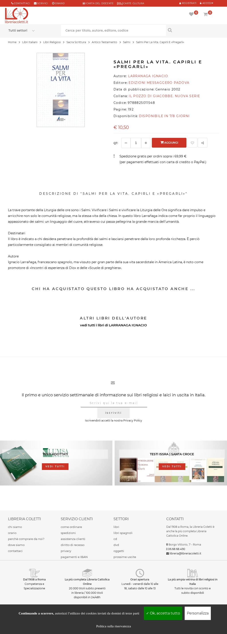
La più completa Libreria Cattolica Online (87, 582)
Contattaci (22, 3)
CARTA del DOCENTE (99, 3)
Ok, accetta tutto (164, 613)
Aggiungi (171, 142)
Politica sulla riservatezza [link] (113, 626)
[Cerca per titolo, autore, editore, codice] (192, 30)
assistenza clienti (73, 539)
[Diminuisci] (125, 143)
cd (115, 539)
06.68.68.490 (176, 549)
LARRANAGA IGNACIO (128, 325)
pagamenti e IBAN (74, 557)
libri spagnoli (123, 533)
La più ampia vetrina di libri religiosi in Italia (192, 582)
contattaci (15, 551)
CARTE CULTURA (133, 3)
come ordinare (71, 527)
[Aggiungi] (145, 143)
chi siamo (15, 527)
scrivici (42, 3)
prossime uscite (125, 557)
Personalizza (198, 613)
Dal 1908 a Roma (34, 579)
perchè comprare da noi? (26, 539)
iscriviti (113, 412)
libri (116, 527)
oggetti (119, 551)
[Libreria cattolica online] (16, 16)
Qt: (116, 143)
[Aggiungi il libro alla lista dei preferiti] (192, 143)
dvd (116, 545)
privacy (66, 551)
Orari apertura (139, 579)
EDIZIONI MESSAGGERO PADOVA (159, 83)
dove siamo (16, 545)
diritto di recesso (72, 545)
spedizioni (68, 533)
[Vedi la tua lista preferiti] (192, 15)
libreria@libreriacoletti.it (185, 553)
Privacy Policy (132, 420)
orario (60, 3)
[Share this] (202, 143)
